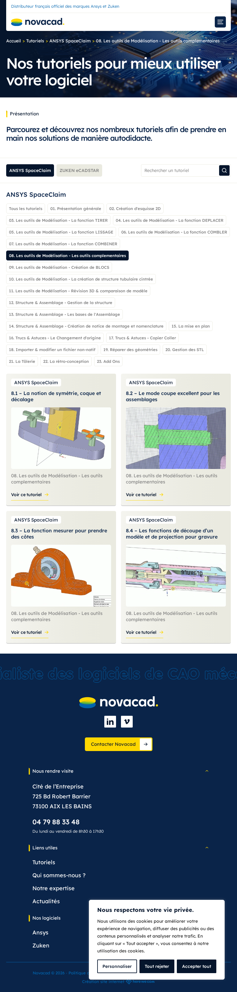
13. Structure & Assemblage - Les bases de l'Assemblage (64, 314)
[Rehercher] (224, 170)
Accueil (13, 41)
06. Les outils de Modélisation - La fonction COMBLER (174, 232)
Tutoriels (35, 41)
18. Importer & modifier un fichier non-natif (52, 349)
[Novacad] (37, 22)
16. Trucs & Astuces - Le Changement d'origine (55, 337)
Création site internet (103, 981)
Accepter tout (196, 966)
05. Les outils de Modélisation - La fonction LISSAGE (61, 232)
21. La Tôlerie (22, 361)
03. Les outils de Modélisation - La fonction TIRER (58, 220)
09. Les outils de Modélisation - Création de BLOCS (59, 267)
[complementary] (157, 940)
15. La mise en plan (191, 326)
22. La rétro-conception (66, 361)
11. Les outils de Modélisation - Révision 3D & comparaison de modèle (78, 290)
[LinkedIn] (110, 722)
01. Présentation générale (75, 208)
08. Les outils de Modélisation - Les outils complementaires (67, 255)
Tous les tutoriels (25, 208)
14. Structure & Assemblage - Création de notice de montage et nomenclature (86, 326)
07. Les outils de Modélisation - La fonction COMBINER (63, 243)
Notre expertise (53, 888)
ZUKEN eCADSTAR (79, 170)
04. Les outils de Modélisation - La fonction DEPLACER (169, 220)
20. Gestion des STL (184, 349)
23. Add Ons (108, 361)
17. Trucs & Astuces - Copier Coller (142, 337)
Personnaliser (117, 966)
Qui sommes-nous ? (58, 875)
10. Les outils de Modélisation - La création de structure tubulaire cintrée (81, 279)
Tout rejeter (157, 966)
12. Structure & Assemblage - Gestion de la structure (60, 302)
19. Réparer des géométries (130, 349)
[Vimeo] (127, 722)
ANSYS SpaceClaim (70, 41)
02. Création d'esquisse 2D (135, 208)
